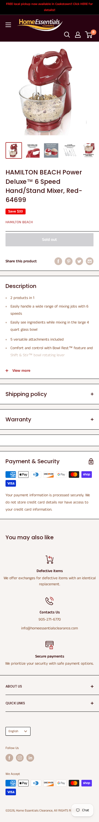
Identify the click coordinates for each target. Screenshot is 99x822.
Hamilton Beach (19, 222)
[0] (89, 34)
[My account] (78, 35)
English (13, 731)
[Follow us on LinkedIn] (30, 758)
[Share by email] (90, 261)
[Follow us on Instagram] (20, 758)
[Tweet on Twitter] (79, 261)
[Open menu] (8, 25)
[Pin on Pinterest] (69, 261)
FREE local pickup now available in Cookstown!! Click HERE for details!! (49, 7)
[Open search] (67, 35)
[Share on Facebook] (58, 261)
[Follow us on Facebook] (9, 758)
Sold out (49, 239)
